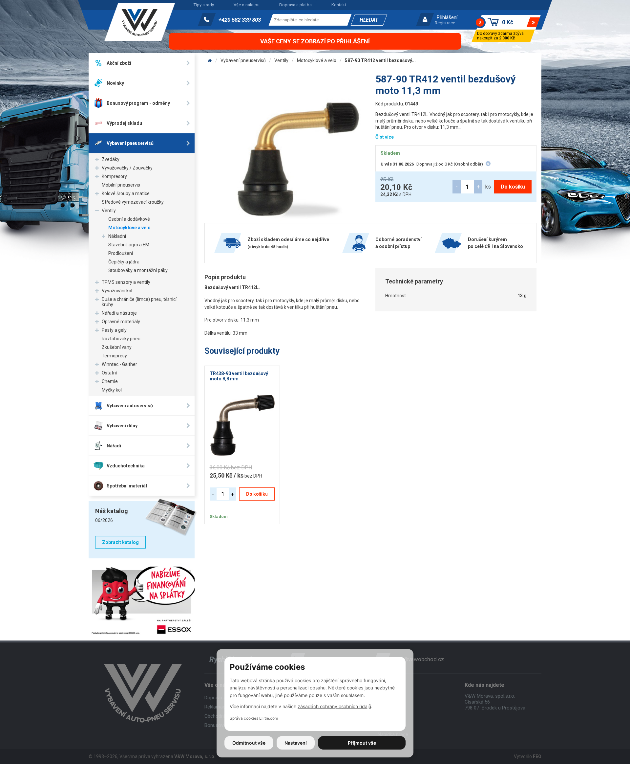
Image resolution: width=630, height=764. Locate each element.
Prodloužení (120, 253)
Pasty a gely (114, 330)
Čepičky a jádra (123, 261)
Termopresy (114, 355)
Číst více (384, 137)
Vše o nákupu (247, 4)
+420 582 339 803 (240, 19)
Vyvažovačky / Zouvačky (127, 167)
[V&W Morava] (209, 60)
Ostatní (109, 372)
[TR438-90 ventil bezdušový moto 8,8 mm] (242, 425)
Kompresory (114, 176)
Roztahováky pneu (121, 338)
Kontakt (338, 4)
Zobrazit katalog (120, 542)
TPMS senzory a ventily (126, 282)
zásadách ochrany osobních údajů (334, 706)
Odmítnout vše (248, 743)
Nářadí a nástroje (119, 313)
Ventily (109, 210)
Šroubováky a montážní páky (138, 270)
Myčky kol (112, 390)
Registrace (445, 22)
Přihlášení (447, 17)
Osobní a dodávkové (129, 219)
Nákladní (117, 236)
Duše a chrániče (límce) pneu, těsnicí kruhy (139, 302)
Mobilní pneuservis (121, 185)
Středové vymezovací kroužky (133, 202)
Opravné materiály (121, 321)
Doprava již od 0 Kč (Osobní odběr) (450, 164)
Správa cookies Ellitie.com (254, 718)
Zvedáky (110, 159)
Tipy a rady (204, 4)
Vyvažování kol (117, 290)
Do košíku (513, 187)
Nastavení (295, 743)
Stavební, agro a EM (128, 244)
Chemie (110, 381)
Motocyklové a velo (129, 227)
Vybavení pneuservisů (243, 60)
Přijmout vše (362, 743)
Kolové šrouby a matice (126, 193)
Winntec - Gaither (119, 364)
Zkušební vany (117, 347)
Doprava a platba (295, 4)
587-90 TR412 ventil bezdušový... (380, 60)
